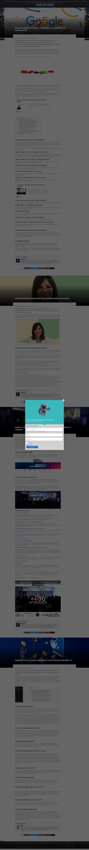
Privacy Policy (29, 444)
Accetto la (30, 443)
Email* (27, 427)
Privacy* (28, 441)
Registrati (32, 447)
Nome (27, 432)
